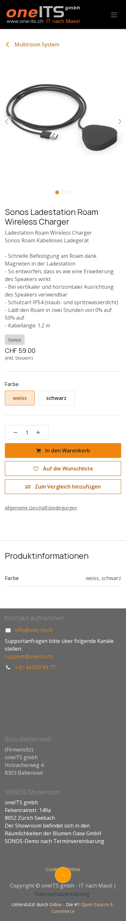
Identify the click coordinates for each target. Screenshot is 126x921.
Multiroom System (36, 44)
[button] (6, 121)
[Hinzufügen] (40, 432)
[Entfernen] (13, 432)
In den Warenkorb (67, 450)
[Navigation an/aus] (114, 14)
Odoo (56, 904)
